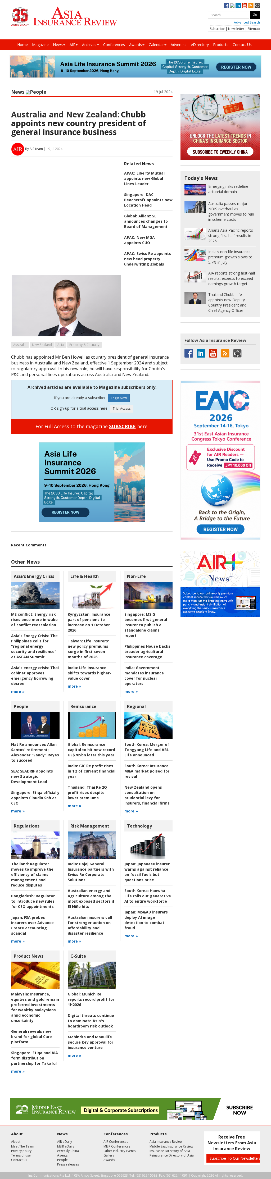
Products (220, 44)
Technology (139, 826)
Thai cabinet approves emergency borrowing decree (35, 675)
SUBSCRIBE (122, 426)
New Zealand (42, 344)
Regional (136, 706)
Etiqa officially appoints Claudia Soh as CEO (35, 798)
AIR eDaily (64, 1141)
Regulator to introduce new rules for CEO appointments (33, 901)
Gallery (108, 1155)
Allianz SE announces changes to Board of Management (146, 221)
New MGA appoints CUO (139, 240)
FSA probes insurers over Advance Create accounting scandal (32, 925)
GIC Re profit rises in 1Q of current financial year (91, 771)
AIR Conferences (115, 1141)
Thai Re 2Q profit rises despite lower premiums (87, 792)
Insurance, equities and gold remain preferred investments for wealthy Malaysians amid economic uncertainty (35, 1007)
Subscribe (217, 28)
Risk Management (89, 826)
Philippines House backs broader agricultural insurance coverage (147, 651)
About (15, 1141)
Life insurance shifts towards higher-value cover (89, 673)
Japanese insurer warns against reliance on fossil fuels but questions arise (147, 871)
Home (22, 44)
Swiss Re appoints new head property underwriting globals (147, 259)
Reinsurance (83, 706)
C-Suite (78, 956)
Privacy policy (21, 1151)
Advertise (179, 44)
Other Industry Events (119, 1151)
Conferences (114, 44)
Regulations (26, 826)
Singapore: (134, 194)
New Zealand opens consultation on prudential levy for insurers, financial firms (147, 795)
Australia (19, 344)
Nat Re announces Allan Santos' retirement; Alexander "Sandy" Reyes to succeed (35, 752)
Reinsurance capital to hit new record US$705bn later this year (91, 749)
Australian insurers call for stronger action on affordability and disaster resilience (90, 925)
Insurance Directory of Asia (170, 1151)
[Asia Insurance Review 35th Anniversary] (64, 16)
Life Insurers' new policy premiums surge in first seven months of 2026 (88, 648)
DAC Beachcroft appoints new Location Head (148, 200)
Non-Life (136, 576)
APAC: (129, 173)
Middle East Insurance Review (171, 1146)
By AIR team (34, 149)
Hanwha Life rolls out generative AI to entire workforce (147, 896)
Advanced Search (247, 22)
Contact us (19, 1160)
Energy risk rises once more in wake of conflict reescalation (34, 619)
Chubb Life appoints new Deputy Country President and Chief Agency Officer (227, 302)
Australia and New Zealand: (65, 114)
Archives (89, 44)
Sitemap (254, 28)
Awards (135, 44)
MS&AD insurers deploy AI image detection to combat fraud (146, 920)
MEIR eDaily (65, 1146)
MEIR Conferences (116, 1146)
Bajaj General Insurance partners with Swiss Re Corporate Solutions (91, 871)
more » (18, 691)
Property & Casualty (84, 344)
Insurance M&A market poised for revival (146, 771)
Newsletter (236, 28)
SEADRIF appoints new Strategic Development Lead (32, 776)
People (38, 92)
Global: (130, 215)
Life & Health (84, 576)
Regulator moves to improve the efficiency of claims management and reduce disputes (32, 874)
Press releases (68, 1164)
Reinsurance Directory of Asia (172, 1155)
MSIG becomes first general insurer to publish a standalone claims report (145, 625)
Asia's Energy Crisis (34, 576)
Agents (62, 1155)
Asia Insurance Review (166, 1141)
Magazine (40, 44)
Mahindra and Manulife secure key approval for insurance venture (90, 1042)
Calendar (156, 44)
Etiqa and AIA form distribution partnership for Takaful (34, 1058)
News (58, 44)
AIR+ (74, 44)
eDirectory (200, 44)
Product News (28, 956)
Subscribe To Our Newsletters (235, 1158)
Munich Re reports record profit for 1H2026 (91, 999)
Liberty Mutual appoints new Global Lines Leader (144, 178)
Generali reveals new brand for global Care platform (31, 1036)
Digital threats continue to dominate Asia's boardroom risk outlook (91, 1021)
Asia (60, 344)
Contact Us (242, 44)
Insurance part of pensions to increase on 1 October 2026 (89, 622)
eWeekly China (68, 1151)
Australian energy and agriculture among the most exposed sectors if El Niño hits (91, 898)
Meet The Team (22, 1146)
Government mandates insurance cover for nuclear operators (144, 675)
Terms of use (21, 1155)
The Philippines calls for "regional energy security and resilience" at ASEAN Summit (34, 646)
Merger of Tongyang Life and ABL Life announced (146, 749)
